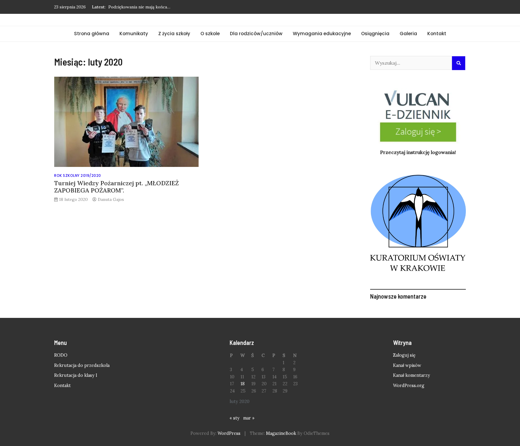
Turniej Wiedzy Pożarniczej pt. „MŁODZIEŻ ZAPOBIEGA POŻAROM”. (116, 186)
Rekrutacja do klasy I (75, 375)
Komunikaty (133, 33)
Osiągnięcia (375, 33)
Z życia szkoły (174, 33)
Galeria (408, 33)
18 (242, 383)
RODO (60, 355)
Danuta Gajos (111, 199)
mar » (249, 418)
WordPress (229, 433)
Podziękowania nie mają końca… (139, 7)
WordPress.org (408, 385)
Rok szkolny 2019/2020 (77, 175)
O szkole (210, 33)
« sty (235, 418)
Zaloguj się (404, 355)
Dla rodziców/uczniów (256, 33)
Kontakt (436, 33)
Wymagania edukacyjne (322, 33)
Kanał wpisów (407, 365)
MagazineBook (281, 433)
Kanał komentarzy (411, 375)
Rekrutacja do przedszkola (82, 365)
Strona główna (91, 33)
